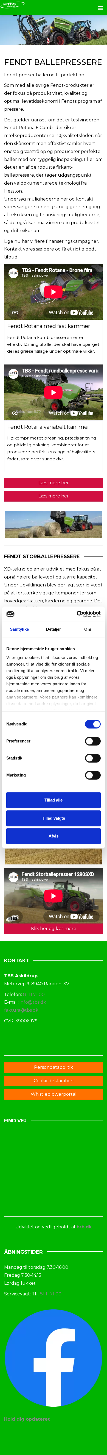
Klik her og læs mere (53, 928)
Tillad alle (53, 800)
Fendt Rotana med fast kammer (48, 326)
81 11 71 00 (34, 994)
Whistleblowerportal (54, 1094)
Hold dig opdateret (27, 1419)
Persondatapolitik (53, 1067)
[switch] (93, 741)
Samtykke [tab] (19, 629)
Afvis (53, 836)
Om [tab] (87, 629)
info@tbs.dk (33, 1002)
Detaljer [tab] (53, 629)
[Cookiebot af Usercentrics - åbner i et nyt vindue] (77, 614)
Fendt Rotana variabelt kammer (48, 427)
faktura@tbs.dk (21, 1010)
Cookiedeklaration (54, 1080)
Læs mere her (53, 482)
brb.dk (84, 1226)
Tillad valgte (53, 818)
